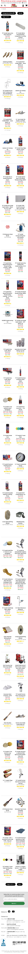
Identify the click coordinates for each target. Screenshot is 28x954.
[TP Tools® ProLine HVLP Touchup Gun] (20, 687)
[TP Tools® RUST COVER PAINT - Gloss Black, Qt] (20, 55)
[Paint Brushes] (7, 716)
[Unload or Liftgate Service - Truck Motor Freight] (20, 860)
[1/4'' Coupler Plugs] (7, 773)
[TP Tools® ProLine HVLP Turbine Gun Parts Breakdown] (7, 84)
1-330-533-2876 (11, 931)
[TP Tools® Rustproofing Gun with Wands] (20, 227)
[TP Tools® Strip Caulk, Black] (7, 371)
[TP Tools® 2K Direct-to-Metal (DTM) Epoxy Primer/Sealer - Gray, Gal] (20, 745)
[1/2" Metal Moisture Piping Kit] (20, 601)
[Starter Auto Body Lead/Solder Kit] (20, 716)
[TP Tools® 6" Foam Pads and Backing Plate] (7, 860)
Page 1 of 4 (6, 17)
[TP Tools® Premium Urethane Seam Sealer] (20, 371)
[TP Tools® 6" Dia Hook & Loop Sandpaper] (7, 745)
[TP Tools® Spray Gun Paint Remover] (7, 26)
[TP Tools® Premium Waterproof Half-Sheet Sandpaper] (20, 831)
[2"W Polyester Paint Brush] (7, 802)
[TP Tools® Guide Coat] (7, 429)
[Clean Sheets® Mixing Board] (7, 630)
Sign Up (14, 903)
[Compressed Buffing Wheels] (20, 630)
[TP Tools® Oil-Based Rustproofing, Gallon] (20, 285)
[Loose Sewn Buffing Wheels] (7, 515)
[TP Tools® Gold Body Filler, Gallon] (7, 601)
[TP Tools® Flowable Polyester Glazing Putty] (7, 486)
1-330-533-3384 (11, 928)
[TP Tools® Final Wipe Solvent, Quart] (20, 141)
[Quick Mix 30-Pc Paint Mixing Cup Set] (20, 342)
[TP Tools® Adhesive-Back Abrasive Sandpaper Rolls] (7, 572)
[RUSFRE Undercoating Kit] (7, 314)
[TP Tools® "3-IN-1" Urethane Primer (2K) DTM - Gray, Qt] (7, 831)
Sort (20, 13)
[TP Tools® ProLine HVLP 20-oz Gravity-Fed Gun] (20, 773)
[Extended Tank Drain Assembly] (20, 802)
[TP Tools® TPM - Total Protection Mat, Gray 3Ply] (20, 199)
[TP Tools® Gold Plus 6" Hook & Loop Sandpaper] (7, 544)
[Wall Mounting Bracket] (20, 515)
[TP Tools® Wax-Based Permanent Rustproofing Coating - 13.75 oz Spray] (7, 285)
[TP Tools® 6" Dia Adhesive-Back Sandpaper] (7, 400)
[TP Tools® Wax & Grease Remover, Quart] (7, 170)
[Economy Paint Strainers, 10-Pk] (7, 687)
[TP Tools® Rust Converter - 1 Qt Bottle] (20, 400)
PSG (17, 944)
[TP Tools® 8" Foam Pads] (20, 429)
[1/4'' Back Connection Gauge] (20, 457)
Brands (4, 9)
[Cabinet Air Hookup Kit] (20, 84)
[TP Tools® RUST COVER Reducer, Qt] (20, 486)
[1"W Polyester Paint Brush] (7, 227)
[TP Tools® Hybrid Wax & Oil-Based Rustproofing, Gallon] (20, 170)
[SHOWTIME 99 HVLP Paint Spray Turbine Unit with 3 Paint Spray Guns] (20, 658)
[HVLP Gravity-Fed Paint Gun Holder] (7, 658)
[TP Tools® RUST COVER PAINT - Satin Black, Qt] (7, 112)
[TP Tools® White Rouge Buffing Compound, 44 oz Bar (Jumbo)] (20, 26)
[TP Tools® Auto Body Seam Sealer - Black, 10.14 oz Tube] (7, 199)
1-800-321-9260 (11, 919)
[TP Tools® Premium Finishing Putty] (7, 457)
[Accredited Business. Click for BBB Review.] (3, 942)
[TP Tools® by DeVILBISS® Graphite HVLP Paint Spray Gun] (20, 544)
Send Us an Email (11, 924)
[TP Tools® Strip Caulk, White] (7, 342)
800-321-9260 (18, 2)
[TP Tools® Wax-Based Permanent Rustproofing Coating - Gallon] (7, 256)
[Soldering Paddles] (7, 55)
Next (19, 884)
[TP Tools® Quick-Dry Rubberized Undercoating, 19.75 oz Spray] (20, 256)
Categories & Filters (8, 13)
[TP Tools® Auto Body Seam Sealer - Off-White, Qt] (20, 314)
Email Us (25, 2)
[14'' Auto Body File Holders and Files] (20, 112)
